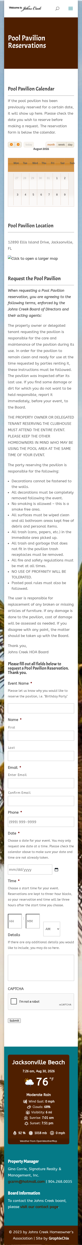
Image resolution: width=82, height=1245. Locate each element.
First (11, 727)
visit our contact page (39, 1207)
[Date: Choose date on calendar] (56, 869)
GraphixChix (59, 1238)
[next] (18, 144)
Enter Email (17, 775)
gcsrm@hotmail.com (26, 1181)
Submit (14, 1020)
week (61, 144)
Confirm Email (19, 793)
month (51, 144)
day (70, 144)
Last (11, 748)
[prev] (11, 144)
